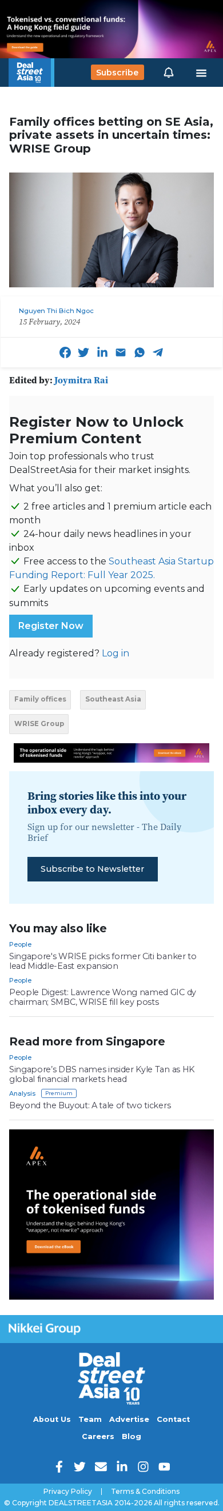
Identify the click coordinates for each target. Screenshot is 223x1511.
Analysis (22, 1093)
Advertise (129, 1419)
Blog (131, 1436)
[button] (168, 72)
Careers (98, 1436)
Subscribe (117, 72)
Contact (173, 1419)
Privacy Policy (67, 1491)
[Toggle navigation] (201, 72)
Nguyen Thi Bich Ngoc (56, 311)
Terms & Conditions (145, 1491)
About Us (52, 1419)
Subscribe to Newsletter (92, 869)
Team (90, 1419)
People (20, 944)
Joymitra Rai (81, 380)
